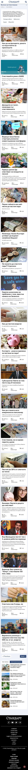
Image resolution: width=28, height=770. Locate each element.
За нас (14, 754)
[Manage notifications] (24, 767)
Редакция (14, 758)
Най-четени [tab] (5, 662)
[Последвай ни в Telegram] (20, 722)
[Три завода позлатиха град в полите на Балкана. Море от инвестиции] (6, 677)
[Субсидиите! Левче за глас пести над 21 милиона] (14, 371)
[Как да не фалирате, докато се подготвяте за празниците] (14, 34)
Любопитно (16, 19)
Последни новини (7, 19)
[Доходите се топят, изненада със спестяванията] (14, 95)
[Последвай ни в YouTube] (12, 722)
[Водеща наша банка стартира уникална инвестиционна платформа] (14, 127)
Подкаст (14, 734)
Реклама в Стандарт (14, 762)
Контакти (14, 764)
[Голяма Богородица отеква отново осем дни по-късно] (6, 703)
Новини (3, 7)
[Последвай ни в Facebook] (8, 722)
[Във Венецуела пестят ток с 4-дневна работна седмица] (14, 527)
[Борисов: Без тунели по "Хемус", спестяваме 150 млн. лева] (14, 560)
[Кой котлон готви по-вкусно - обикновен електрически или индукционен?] (6, 695)
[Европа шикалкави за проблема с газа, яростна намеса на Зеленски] (14, 283)
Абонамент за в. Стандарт (14, 768)
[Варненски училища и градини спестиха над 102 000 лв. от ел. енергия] (14, 626)
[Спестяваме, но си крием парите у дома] (14, 430)
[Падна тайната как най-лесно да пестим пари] (14, 195)
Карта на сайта (14, 766)
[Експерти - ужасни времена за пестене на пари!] (14, 342)
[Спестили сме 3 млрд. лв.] (14, 595)
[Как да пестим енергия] (14, 314)
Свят (14, 742)
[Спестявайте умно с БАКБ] (14, 67)
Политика (14, 730)
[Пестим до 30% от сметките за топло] (14, 460)
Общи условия (14, 756)
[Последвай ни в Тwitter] (16, 722)
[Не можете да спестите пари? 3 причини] (14, 254)
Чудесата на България (14, 736)
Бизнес (5, 22)
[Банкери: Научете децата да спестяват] (14, 494)
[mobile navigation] (2, 2)
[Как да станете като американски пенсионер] (14, 401)
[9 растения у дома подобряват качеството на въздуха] (6, 686)
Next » (23, 656)
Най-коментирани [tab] (16, 662)
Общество (11, 22)
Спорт (14, 744)
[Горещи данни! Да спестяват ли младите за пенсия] (14, 160)
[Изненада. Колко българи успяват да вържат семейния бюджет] (14, 224)
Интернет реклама (14, 760)
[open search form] (26, 2)
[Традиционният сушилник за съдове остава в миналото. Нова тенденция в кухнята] (6, 668)
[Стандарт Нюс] (14, 719)
